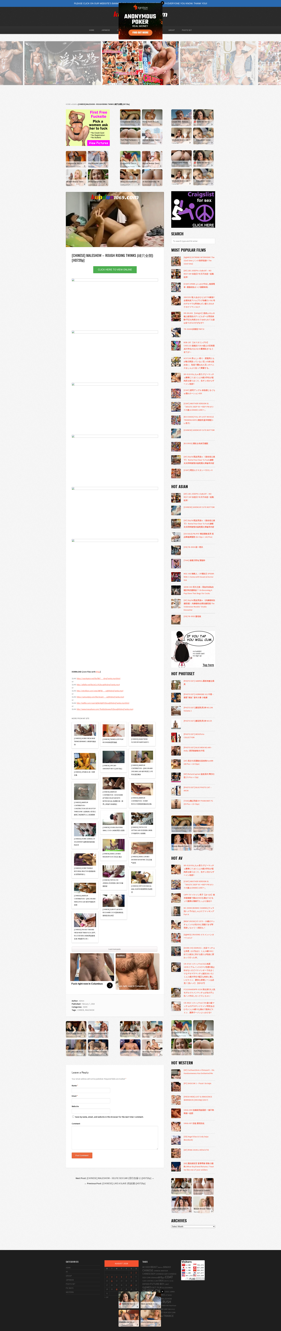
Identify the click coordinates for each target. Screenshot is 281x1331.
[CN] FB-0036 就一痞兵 (193, 547)
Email (75, 1096)
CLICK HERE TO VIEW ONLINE (115, 269)
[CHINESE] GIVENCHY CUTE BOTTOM (199, 430)
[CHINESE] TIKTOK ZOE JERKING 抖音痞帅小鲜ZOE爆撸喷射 (113, 883)
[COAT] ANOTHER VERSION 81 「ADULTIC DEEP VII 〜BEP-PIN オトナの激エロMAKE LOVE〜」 (199, 406)
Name (75, 1085)
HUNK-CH (151, 1290)
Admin (81, 1001)
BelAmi (160, 1267)
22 (131, 1285)
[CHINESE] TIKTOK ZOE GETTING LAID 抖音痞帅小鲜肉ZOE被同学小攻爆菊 (141, 830)
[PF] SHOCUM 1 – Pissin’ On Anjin (197, 1083)
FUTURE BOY (157, 1284)
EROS (161, 1280)
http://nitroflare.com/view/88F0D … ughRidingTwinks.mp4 (100, 691)
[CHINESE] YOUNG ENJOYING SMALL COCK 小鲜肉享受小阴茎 (114, 828)
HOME (91, 30)
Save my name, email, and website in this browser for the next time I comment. (109, 1117)
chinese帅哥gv (158, 1277)
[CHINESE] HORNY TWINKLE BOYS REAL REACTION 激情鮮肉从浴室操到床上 (84, 871)
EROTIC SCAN (168, 1281)
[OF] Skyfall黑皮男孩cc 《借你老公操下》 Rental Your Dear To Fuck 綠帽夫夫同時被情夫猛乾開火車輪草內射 (199, 460)
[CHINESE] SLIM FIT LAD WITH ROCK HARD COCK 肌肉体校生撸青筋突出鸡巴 (113, 912)
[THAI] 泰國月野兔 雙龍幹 (194, 560)
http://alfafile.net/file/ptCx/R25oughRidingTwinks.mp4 (98, 684)
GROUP (171, 30)
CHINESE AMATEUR (161, 1270)
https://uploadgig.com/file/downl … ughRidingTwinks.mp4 (100, 697)
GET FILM (157, 1287)
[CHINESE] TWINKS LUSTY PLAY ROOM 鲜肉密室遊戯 (113, 740)
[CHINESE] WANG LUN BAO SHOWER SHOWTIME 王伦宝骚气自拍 (141, 860)
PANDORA (165, 1306)
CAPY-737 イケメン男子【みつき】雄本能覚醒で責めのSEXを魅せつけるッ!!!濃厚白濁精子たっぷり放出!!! (199, 897)
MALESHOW (89, 1010)
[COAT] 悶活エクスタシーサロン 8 (198, 470)
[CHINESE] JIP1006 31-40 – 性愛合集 (84, 773)
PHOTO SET (187, 30)
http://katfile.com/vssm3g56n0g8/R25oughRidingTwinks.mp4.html (103, 703)
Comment (76, 1123)
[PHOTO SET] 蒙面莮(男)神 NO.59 (198, 721)
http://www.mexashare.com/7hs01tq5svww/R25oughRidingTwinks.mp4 (105, 709)
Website (75, 1106)
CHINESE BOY (148, 1273)
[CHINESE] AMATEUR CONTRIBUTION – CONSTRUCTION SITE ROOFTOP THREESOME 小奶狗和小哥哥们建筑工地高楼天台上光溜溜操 (85, 808)
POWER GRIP (162, 1309)
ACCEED (146, 1267)
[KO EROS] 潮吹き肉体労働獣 (196, 443)
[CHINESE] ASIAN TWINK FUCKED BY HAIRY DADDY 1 (140, 740)
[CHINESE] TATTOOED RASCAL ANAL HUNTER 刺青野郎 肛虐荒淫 (141, 889)
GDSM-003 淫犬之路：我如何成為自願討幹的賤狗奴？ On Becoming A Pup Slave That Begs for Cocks (199, 590)
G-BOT (167, 1284)
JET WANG (168, 1295)
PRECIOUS (171, 1309)
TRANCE (168, 1316)
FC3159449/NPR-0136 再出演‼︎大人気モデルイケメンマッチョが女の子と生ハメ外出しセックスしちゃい (199, 992)
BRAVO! (167, 1267)
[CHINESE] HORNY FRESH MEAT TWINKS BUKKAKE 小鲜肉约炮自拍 (85, 741)
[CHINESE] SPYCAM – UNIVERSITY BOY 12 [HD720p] (112, 767)
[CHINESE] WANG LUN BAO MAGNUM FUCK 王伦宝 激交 (112, 855)
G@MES (147, 1287)
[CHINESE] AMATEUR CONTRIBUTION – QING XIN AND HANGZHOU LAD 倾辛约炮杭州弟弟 (85, 900)
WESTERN (70, 1292)
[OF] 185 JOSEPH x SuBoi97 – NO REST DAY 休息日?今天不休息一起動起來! (199, 273)
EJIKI (156, 1281)
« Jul (106, 1297)
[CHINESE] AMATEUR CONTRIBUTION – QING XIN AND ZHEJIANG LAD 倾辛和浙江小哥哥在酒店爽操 (142, 770)
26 (116, 1289)
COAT (169, 1277)
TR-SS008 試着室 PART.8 (194, 329)
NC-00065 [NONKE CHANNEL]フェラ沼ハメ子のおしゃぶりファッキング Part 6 (199, 911)
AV (67, 1271)
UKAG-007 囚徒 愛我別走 (194, 1123)
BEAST (154, 1267)
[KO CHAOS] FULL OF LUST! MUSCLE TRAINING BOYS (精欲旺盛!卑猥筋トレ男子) (199, 420)
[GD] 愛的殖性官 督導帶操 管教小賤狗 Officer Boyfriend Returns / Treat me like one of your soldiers (199, 1166)
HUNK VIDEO (165, 1292)
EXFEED (146, 1284)
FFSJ (98, 672)
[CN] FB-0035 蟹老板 (192, 616)
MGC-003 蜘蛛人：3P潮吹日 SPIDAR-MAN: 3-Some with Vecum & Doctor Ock (199, 576)
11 (112, 1281)
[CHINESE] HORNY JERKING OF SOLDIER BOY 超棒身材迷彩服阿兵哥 (84, 842)
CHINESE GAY (162, 1273)
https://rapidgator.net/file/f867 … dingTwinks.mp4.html (98, 678)
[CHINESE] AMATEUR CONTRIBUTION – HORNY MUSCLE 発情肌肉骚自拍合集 (141, 801)
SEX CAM (171, 1312)
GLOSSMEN (167, 1287)
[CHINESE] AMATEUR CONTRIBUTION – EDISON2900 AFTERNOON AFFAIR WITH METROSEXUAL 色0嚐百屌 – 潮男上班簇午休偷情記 (113, 798)
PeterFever (172, 1306)
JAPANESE (105, 30)
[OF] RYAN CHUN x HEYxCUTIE (196, 1150)
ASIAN (74, 104)
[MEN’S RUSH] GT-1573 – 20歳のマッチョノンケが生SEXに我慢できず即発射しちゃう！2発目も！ (199, 924)
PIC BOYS (69, 1288)
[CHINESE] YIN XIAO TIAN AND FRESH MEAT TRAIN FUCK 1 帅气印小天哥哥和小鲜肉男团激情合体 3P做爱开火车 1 (84, 934)
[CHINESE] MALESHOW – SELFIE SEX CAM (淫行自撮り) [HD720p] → (115, 1178)
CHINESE (80, 1010)
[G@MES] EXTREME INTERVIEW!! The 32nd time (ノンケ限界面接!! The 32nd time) (199, 260)
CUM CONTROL (148, 1281)
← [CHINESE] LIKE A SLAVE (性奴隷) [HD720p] (114, 1183)
